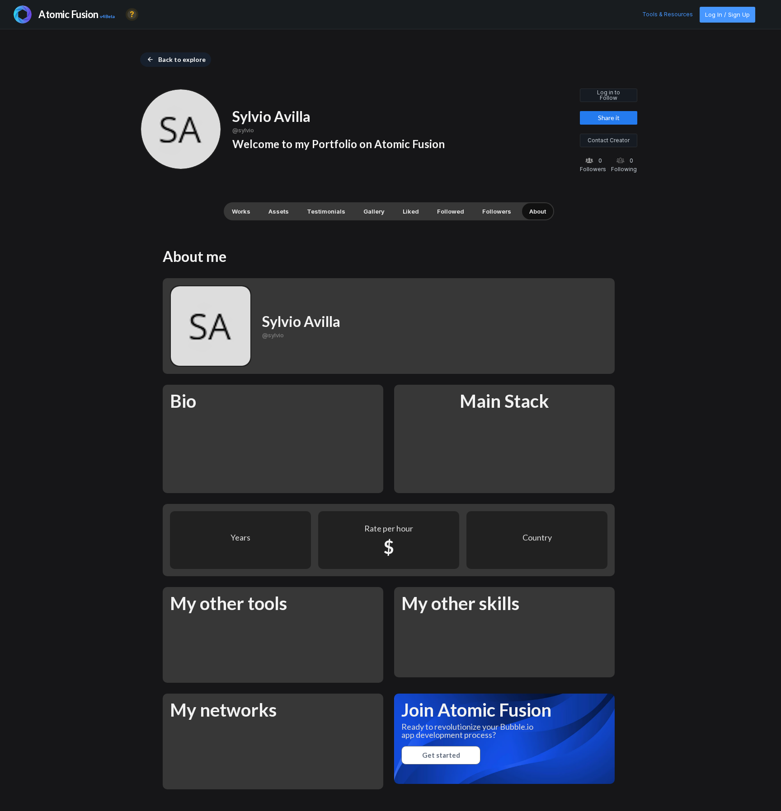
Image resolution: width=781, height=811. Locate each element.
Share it (609, 117)
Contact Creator (609, 140)
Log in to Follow (608, 95)
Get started (441, 755)
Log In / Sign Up (727, 14)
